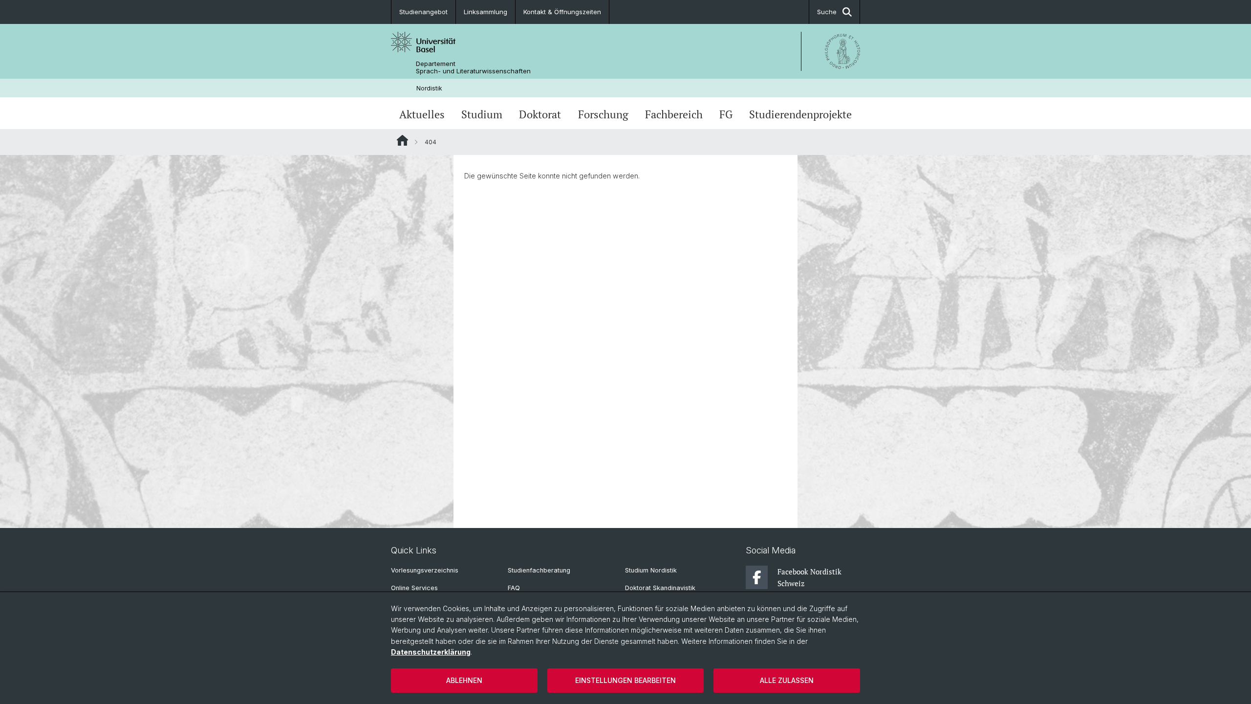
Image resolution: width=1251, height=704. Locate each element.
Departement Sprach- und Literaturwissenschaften (473, 67)
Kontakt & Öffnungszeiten (562, 12)
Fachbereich (674, 114)
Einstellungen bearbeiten (625, 680)
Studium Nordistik (651, 570)
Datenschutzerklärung (431, 652)
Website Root (402, 140)
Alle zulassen (787, 680)
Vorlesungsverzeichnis (424, 570)
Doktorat (540, 114)
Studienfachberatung (539, 570)
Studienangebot (423, 12)
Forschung (603, 114)
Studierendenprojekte (800, 114)
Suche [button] (827, 12)
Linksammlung (485, 12)
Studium (481, 114)
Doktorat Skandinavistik (660, 588)
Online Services (414, 588)
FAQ (514, 588)
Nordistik (429, 88)
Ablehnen (464, 680)
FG (726, 114)
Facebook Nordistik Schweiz (809, 577)
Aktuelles (422, 114)
